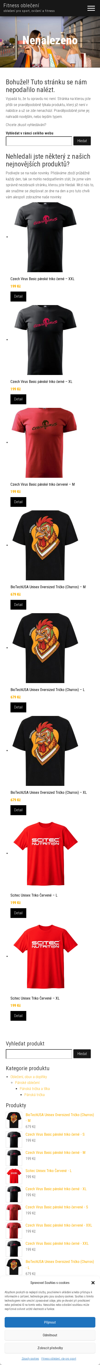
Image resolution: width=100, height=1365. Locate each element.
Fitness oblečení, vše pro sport (58, 1358)
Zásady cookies (30, 1358)
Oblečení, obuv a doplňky (28, 1077)
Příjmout (50, 1322)
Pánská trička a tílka (35, 1088)
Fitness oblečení (21, 5)
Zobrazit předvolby (50, 1348)
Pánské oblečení (27, 1082)
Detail (18, 296)
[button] (93, 1282)
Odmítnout (50, 1335)
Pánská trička (34, 1095)
